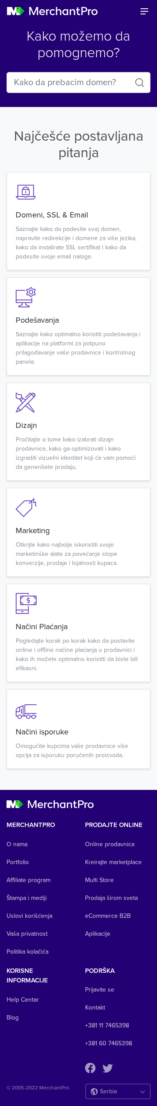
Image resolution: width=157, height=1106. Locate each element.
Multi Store (99, 880)
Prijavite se (99, 989)
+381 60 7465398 (108, 1043)
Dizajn (26, 425)
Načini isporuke (42, 732)
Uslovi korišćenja (29, 916)
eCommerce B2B (108, 916)
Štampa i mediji (27, 898)
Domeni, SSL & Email (52, 215)
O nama (17, 844)
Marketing (33, 530)
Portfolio (18, 862)
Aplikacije (97, 933)
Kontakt (95, 1007)
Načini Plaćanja (42, 626)
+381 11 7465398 (107, 1025)
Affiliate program (29, 880)
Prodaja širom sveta (111, 898)
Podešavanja (37, 320)
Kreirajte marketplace (113, 862)
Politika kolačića (27, 951)
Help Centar (23, 999)
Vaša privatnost (27, 933)
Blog (13, 1017)
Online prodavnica (109, 844)
